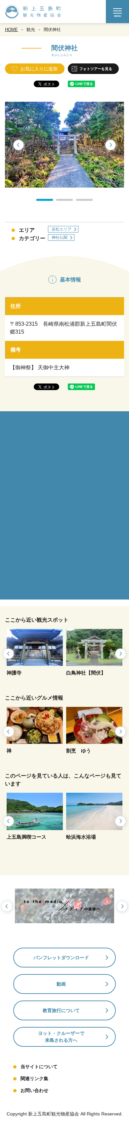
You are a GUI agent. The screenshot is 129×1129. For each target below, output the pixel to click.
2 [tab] (59, 202)
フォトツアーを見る (95, 69)
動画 (61, 984)
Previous (18, 145)
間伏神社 (52, 29)
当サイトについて (39, 1066)
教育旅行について (61, 1010)
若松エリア (61, 229)
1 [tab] (39, 202)
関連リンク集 (34, 1078)
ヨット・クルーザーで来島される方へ (61, 1037)
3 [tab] (79, 202)
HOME (11, 29)
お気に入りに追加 (39, 68)
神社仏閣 (59, 237)
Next (110, 145)
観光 (30, 29)
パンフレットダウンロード (61, 957)
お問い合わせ (34, 1090)
